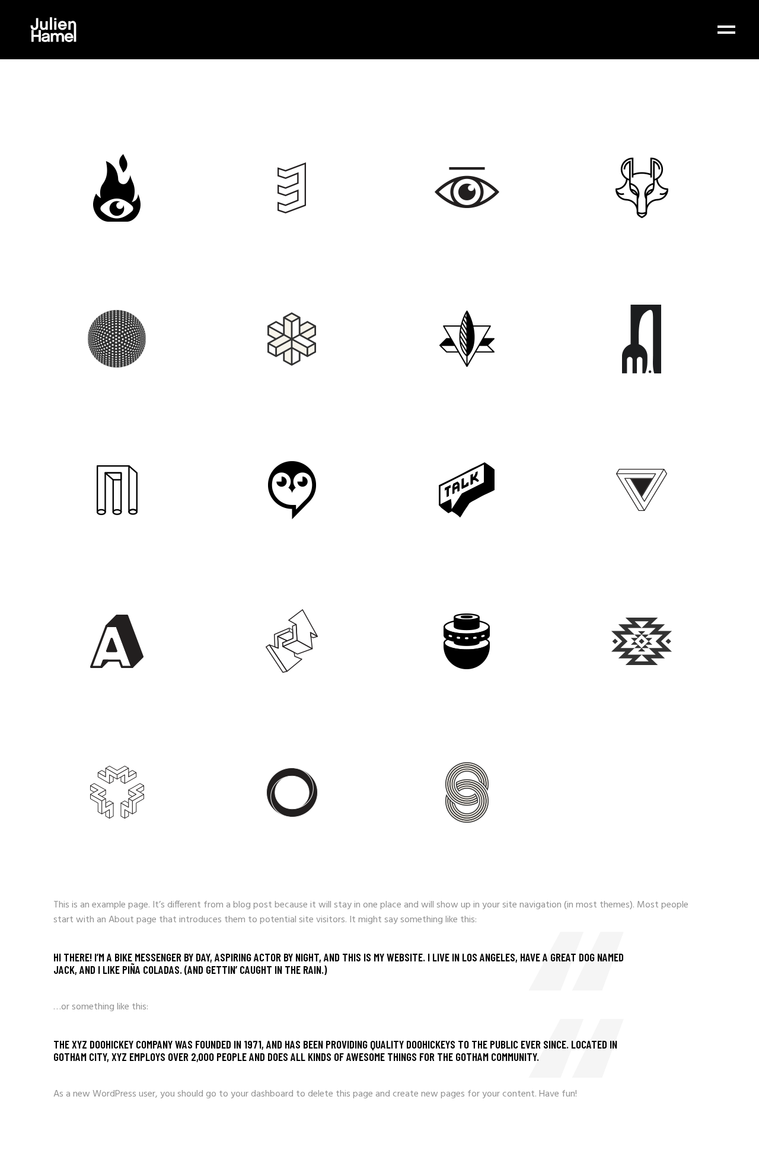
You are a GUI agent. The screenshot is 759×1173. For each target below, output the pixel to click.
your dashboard (262, 1094)
